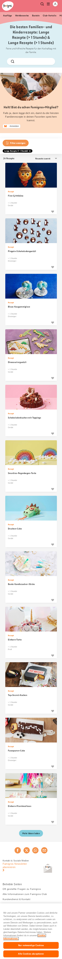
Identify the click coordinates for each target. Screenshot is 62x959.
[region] (31, 931)
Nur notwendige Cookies (31, 945)
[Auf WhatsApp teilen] (35, 850)
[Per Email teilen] (44, 850)
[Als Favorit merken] (52, 211)
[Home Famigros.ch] (8, 6)
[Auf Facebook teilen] (18, 850)
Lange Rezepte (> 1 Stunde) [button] (16, 151)
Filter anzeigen (17, 143)
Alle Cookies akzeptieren (31, 954)
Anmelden (14, 126)
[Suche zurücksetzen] (49, 61)
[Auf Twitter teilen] (26, 850)
